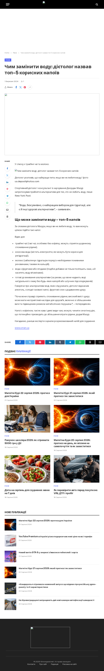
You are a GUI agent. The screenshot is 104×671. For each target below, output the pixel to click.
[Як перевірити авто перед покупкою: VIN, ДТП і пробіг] (76, 469)
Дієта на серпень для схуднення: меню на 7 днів (27, 492)
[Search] (96, 4)
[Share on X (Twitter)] (20, 87)
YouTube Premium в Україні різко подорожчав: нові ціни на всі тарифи (55, 536)
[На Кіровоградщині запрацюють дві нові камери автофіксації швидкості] (10, 604)
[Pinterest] (7, 189)
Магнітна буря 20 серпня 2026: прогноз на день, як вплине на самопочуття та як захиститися (72, 443)
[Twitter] (7, 175)
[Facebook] (7, 168)
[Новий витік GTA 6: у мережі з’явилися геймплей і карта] (10, 556)
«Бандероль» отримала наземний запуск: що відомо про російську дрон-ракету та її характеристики (57, 585)
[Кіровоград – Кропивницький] (52, 4)
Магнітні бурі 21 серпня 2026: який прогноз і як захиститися (74, 395)
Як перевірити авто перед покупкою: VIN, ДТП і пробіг (76, 492)
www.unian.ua (22, 327)
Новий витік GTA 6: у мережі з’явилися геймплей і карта (48, 552)
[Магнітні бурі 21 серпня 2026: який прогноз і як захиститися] (76, 372)
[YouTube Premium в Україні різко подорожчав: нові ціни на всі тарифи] (10, 540)
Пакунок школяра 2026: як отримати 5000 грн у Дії (27, 442)
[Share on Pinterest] (25, 87)
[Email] (7, 209)
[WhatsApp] (7, 203)
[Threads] (7, 216)
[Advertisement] (52, 30)
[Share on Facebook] (16, 87)
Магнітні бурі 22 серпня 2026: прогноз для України (27, 395)
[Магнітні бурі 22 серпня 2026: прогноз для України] (27, 372)
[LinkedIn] (7, 182)
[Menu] (7, 4)
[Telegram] (7, 196)
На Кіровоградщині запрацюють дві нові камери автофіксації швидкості (56, 600)
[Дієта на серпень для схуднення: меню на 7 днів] (27, 469)
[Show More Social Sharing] (30, 87)
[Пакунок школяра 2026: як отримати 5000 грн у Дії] (27, 418)
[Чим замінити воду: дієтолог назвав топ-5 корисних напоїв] (52, 124)
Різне (8, 60)
